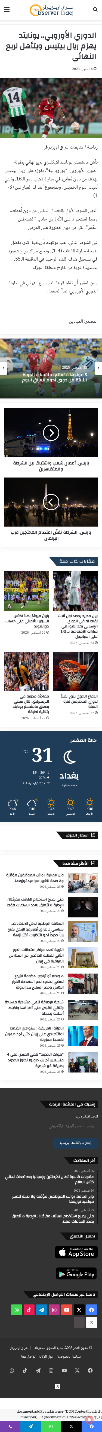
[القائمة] (7, 12)
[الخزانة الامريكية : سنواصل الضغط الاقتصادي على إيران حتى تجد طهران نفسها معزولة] (83, 1036)
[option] (51, 368)
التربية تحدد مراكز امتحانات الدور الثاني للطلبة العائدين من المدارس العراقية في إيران (36, 955)
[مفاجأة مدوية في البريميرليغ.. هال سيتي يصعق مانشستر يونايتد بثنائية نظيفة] (26, 671)
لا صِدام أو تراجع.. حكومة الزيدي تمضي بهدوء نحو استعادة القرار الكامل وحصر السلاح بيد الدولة (38, 981)
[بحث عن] (95, 12)
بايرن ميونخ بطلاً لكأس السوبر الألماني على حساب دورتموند (27, 621)
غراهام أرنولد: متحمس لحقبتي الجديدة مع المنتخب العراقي (51, 377)
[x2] (91, 1322)
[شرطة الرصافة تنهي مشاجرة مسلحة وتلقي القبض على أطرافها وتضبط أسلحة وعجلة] (83, 1010)
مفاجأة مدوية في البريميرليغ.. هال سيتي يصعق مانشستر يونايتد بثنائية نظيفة (31, 704)
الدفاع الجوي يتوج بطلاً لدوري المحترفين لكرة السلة (79, 701)
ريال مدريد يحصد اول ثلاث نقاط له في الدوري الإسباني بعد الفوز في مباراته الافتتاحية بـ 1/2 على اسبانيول (78, 626)
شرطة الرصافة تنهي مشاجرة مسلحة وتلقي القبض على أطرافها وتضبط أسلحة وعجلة (34, 1008)
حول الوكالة (46, 1357)
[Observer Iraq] (51, 10)
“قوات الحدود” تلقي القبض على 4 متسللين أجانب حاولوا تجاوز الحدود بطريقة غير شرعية (35, 1060)
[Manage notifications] (89, 1420)
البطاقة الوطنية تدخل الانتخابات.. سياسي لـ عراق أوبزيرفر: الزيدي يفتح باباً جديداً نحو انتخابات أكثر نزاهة (36, 929)
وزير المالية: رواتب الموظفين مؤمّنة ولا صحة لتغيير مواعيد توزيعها (35, 878)
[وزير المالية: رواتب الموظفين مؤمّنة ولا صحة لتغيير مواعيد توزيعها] (83, 883)
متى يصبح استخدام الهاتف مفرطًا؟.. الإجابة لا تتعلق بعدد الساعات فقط (35, 902)
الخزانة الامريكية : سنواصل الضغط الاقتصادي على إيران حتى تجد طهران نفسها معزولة (34, 1034)
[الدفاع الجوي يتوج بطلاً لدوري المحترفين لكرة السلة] (75, 671)
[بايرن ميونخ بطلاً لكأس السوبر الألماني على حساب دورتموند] (26, 591)
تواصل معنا (28, 1357)
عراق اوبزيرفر (18, 1348)
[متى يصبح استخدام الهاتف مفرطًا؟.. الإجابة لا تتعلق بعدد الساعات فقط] (83, 907)
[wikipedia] (79, 1322)
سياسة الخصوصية (69, 1357)
